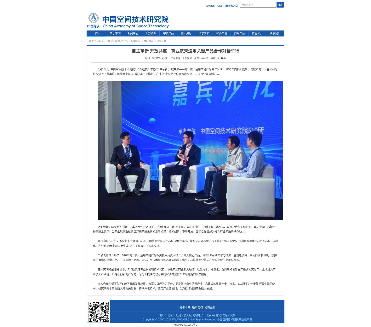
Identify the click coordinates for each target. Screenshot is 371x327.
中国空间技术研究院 (116, 41)
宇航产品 (168, 33)
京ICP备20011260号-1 (185, 325)
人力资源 (150, 33)
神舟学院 (221, 33)
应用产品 (239, 33)
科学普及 (204, 33)
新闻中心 (133, 33)
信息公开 (257, 33)
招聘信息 (210, 307)
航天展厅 (186, 33)
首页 (97, 33)
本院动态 (149, 41)
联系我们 (275, 33)
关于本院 (115, 33)
